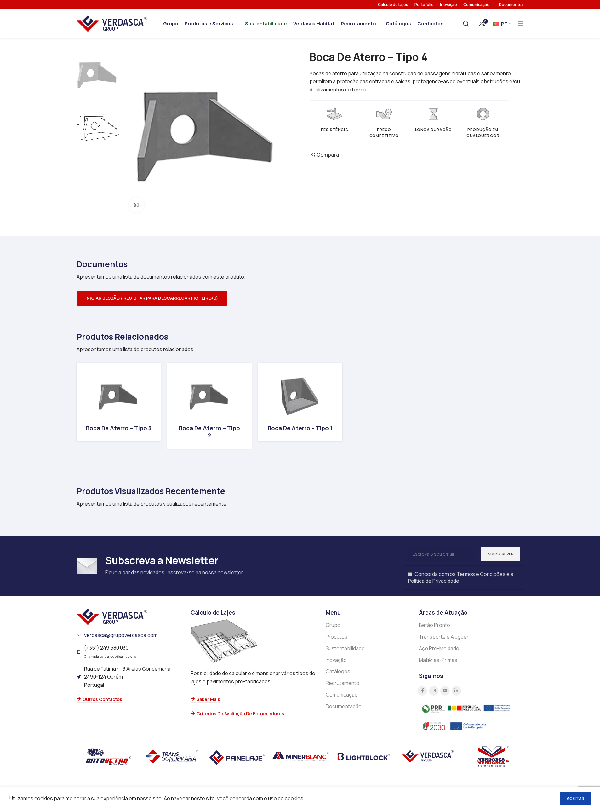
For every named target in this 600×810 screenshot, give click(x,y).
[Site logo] (112, 23)
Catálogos (338, 671)
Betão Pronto (434, 625)
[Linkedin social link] (456, 691)
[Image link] (112, 616)
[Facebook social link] (422, 691)
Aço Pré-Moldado (439, 648)
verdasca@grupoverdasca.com (120, 635)
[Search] (466, 23)
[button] (300, 298)
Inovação (336, 660)
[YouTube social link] (445, 691)
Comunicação (342, 694)
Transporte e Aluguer (444, 636)
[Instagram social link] (433, 691)
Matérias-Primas (438, 660)
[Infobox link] (119, 402)
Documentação (344, 706)
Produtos (336, 636)
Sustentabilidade (345, 648)
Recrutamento (342, 683)
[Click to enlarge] (136, 205)
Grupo (333, 625)
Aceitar (575, 798)
